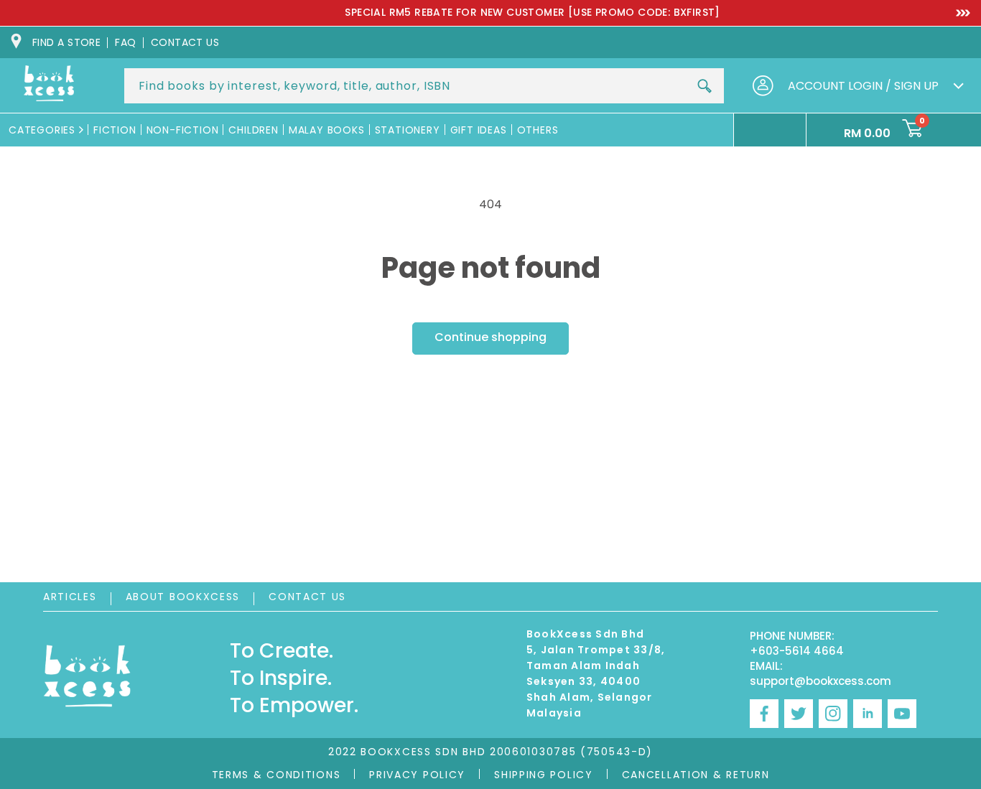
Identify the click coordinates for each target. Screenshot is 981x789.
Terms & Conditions (276, 774)
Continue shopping (490, 337)
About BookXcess (183, 596)
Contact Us (307, 596)
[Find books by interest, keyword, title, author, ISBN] (704, 86)
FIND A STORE (66, 42)
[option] (490, 13)
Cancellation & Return (696, 774)
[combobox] (424, 85)
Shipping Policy (543, 774)
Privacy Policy (417, 774)
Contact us (185, 42)
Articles (70, 596)
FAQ (125, 42)
